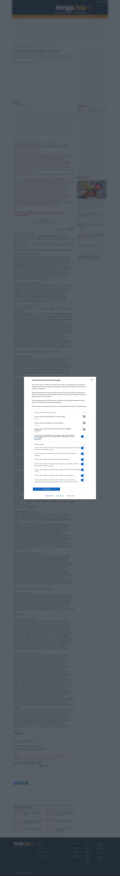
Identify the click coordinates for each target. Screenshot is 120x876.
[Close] (92, 380)
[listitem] (60, 412)
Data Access (60, 496)
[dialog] (60, 438)
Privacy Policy (71, 496)
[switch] (83, 416)
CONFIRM (46, 489)
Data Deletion (49, 496)
